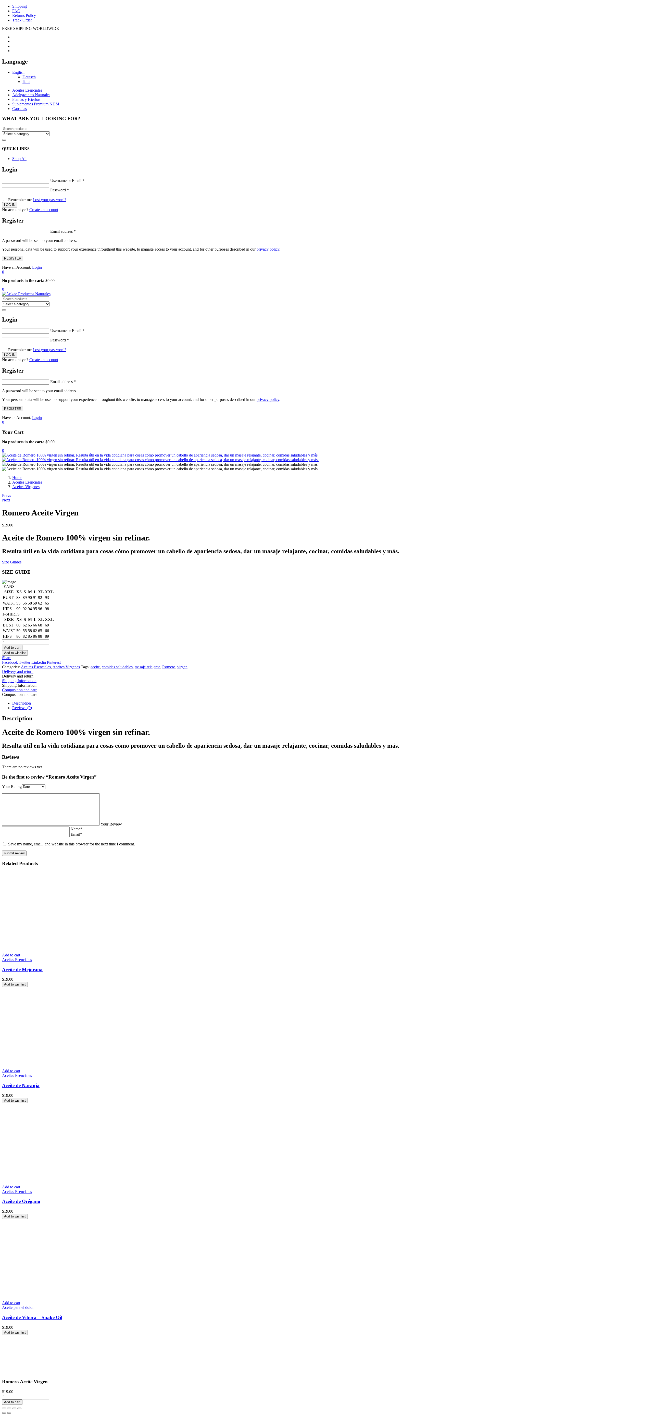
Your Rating (12, 786)
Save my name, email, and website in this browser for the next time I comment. (71, 844)
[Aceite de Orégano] (78, 1178)
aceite (95, 667)
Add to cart (12, 647)
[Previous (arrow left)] (4, 1413)
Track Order (22, 20)
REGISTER (12, 258)
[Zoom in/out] (19, 1408)
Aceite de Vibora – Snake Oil (32, 1317)
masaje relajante (147, 667)
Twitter (25, 662)
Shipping (19, 6)
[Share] (9, 1408)
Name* (76, 829)
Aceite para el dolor (18, 1307)
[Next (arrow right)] (9, 1413)
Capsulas (19, 108)
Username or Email (67, 180)
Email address (63, 231)
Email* (76, 834)
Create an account (43, 209)
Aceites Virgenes (26, 487)
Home (17, 477)
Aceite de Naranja (21, 1085)
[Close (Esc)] (4, 1408)
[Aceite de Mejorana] (78, 946)
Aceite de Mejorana (22, 969)
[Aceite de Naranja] (78, 1062)
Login (37, 267)
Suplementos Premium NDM (35, 104)
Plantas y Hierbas (26, 99)
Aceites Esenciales (27, 90)
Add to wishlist (15, 653)
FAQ (16, 11)
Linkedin (39, 662)
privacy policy (268, 249)
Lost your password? (49, 200)
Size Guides (11, 562)
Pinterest (54, 662)
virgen (182, 667)
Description (21, 703)
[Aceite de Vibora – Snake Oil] (78, 1294)
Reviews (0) (22, 708)
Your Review (111, 824)
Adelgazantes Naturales (31, 95)
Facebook (10, 662)
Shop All (19, 158)
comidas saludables (117, 667)
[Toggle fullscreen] (14, 1408)
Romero (168, 667)
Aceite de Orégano (21, 1201)
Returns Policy (24, 15)
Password (59, 190)
